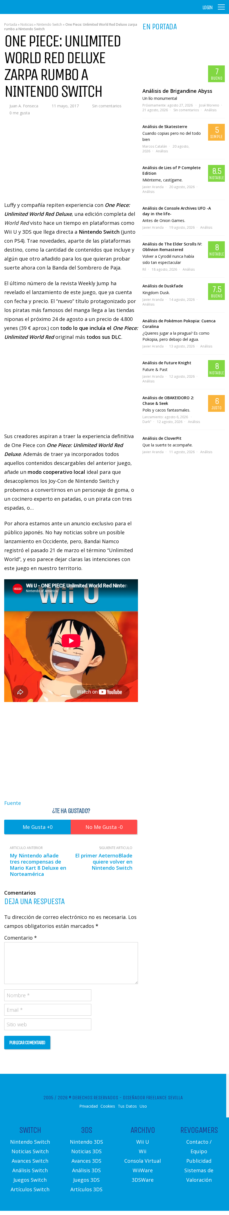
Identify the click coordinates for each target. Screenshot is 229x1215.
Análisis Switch (30, 1170)
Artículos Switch (30, 1189)
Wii (142, 1151)
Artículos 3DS (86, 1189)
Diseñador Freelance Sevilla (153, 1098)
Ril (144, 269)
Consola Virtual (142, 1160)
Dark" (146, 421)
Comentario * (20, 937)
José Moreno (209, 105)
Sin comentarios (106, 105)
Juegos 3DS (86, 1179)
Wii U (142, 1141)
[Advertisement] (71, 750)
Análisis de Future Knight (166, 362)
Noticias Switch (30, 1151)
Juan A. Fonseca (23, 105)
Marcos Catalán (154, 146)
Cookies (108, 1106)
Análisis (210, 110)
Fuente (12, 803)
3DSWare (143, 1179)
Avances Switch (30, 1160)
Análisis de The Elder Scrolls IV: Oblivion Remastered (172, 246)
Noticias (26, 24)
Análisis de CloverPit (162, 438)
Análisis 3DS (86, 1170)
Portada (10, 24)
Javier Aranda (153, 187)
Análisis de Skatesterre (164, 126)
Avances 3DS (86, 1160)
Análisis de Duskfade (162, 286)
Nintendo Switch (49, 24)
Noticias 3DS (86, 1151)
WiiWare (143, 1170)
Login (207, 7)
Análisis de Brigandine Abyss (177, 91)
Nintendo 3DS (86, 1141)
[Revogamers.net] (28, 11)
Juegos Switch (30, 1179)
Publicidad (198, 1160)
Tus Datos (127, 1106)
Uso (143, 1106)
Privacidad (88, 1106)
